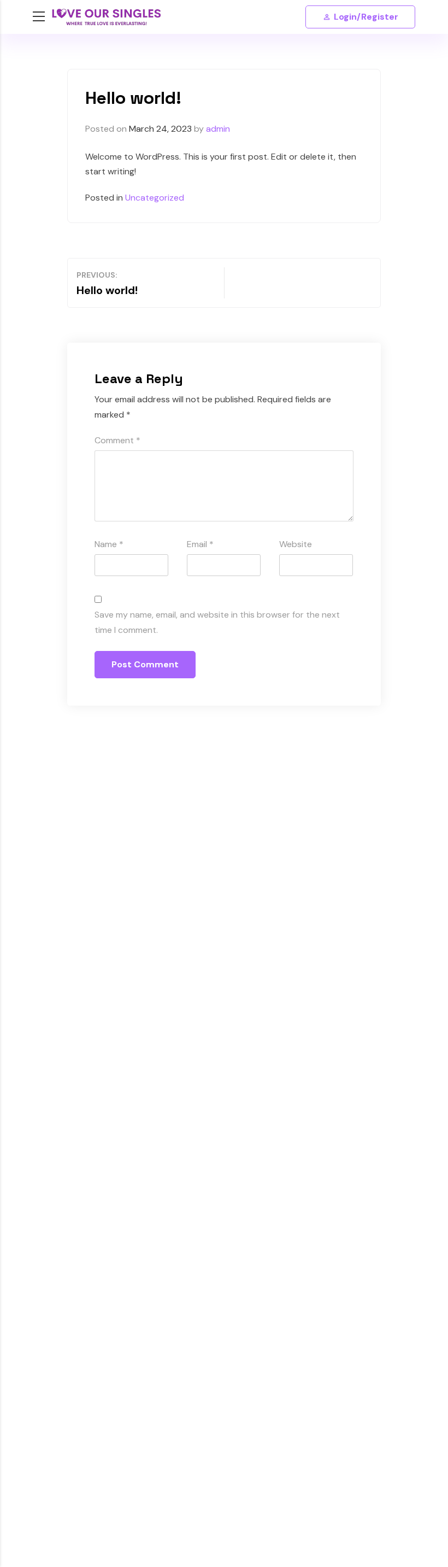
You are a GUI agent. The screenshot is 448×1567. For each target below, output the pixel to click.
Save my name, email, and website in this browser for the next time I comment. (217, 622)
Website (295, 544)
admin (218, 128)
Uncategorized (154, 197)
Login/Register (366, 16)
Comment (117, 440)
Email (200, 544)
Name (109, 544)
